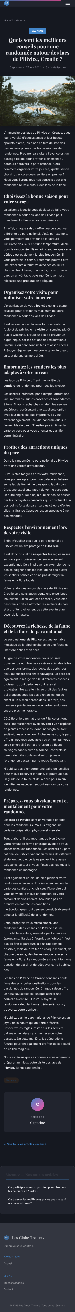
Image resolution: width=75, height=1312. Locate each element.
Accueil (8, 20)
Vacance (20, 20)
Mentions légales (14, 1282)
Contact (8, 1289)
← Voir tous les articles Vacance (25, 1144)
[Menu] (67, 3)
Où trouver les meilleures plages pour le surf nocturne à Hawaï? (37, 1201)
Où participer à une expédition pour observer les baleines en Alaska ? (37, 1189)
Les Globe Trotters (28, 1237)
